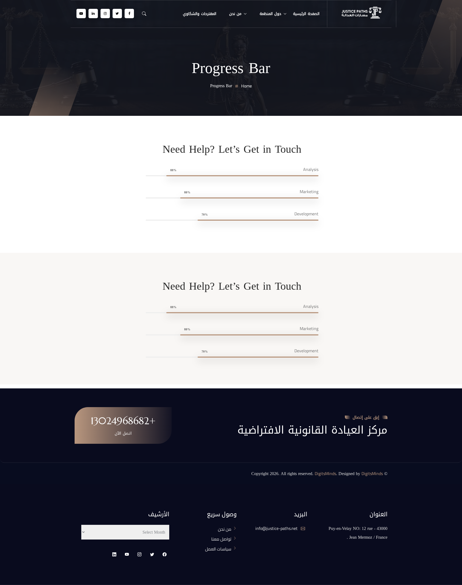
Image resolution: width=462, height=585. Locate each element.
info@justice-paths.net (277, 528)
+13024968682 (123, 421)
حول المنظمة (270, 13)
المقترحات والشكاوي (199, 13)
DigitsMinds (325, 473)
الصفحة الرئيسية (306, 13)
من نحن (235, 13)
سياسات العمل (218, 549)
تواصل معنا (221, 539)
